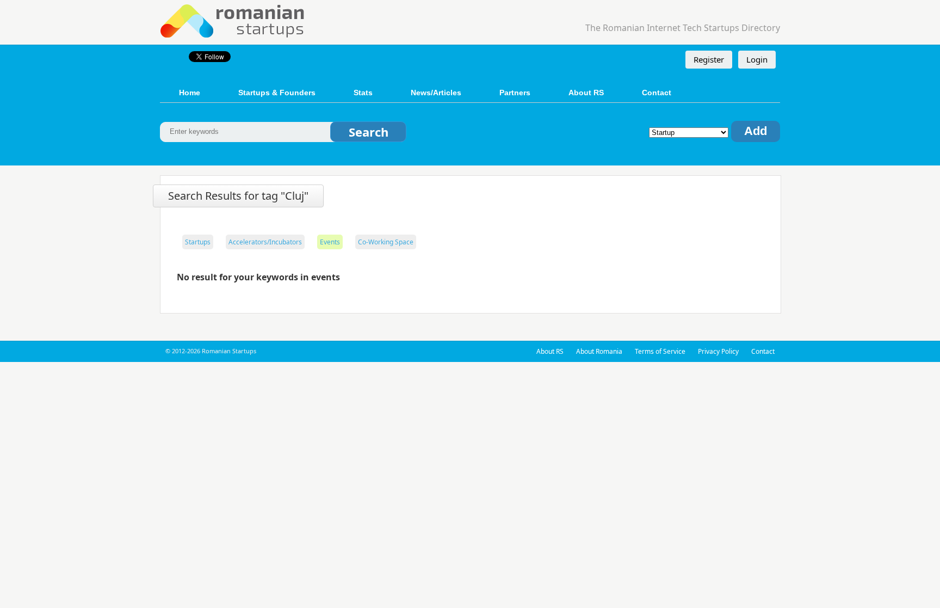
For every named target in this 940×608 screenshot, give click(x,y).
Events (330, 242)
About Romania (599, 351)
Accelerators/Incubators (265, 242)
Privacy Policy (718, 351)
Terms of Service (660, 351)
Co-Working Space (385, 242)
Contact (656, 92)
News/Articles (436, 92)
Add (755, 131)
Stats (363, 92)
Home (189, 92)
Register (709, 59)
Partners (514, 92)
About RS (586, 92)
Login (757, 59)
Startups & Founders (277, 92)
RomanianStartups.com (233, 20)
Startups (198, 242)
